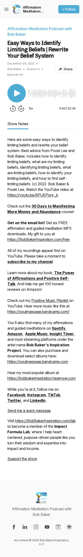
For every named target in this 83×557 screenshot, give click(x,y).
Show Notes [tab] (17, 123)
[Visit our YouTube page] (47, 527)
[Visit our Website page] (58, 527)
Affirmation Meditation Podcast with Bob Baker (33, 9)
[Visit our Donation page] (69, 527)
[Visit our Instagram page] (36, 527)
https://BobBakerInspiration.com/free (38, 239)
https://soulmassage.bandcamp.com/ (38, 311)
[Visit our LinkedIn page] (25, 527)
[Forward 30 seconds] (21, 108)
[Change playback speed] (31, 108)
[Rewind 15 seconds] (13, 108)
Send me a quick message (29, 410)
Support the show (22, 458)
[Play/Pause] (16, 93)
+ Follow (69, 9)
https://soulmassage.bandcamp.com (37, 361)
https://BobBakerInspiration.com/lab (45, 420)
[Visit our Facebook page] (14, 527)
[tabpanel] (41, 301)
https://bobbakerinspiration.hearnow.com (41, 378)
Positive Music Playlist (49, 300)
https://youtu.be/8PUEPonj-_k (32, 195)
